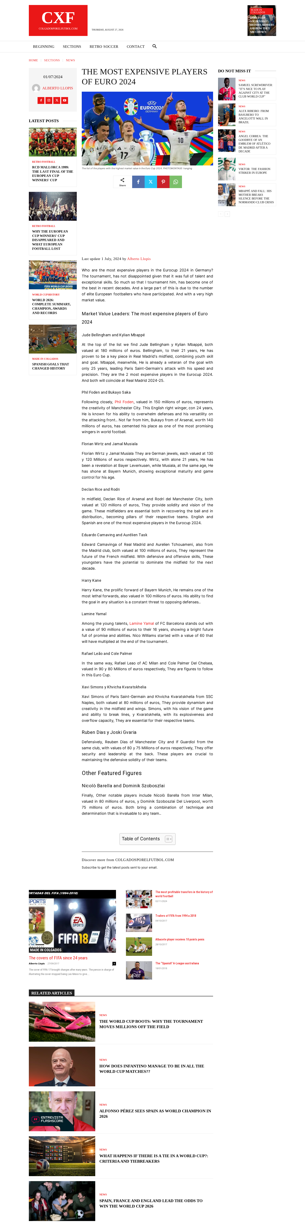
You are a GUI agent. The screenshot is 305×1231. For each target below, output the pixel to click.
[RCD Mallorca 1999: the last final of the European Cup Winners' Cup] (53, 142)
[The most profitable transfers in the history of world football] (139, 899)
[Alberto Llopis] (37, 88)
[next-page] (227, 214)
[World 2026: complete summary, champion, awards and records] (53, 274)
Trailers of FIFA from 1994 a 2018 (175, 915)
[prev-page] (220, 214)
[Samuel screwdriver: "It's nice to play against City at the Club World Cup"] (226, 89)
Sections (52, 60)
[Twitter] (56, 100)
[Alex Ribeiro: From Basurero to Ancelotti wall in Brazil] (226, 115)
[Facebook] (41, 100)
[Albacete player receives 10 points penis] (139, 946)
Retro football (43, 162)
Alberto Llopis (57, 88)
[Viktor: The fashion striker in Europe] (226, 169)
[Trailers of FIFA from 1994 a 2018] (139, 923)
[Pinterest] (163, 182)
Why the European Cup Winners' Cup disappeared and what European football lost (50, 240)
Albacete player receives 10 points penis (179, 939)
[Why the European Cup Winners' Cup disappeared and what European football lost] (53, 206)
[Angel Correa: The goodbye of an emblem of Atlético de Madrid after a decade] (226, 140)
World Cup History (46, 294)
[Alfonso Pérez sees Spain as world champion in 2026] (62, 1111)
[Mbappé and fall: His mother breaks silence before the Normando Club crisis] (226, 195)
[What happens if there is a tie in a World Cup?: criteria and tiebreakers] (62, 1156)
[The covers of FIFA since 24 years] (72, 921)
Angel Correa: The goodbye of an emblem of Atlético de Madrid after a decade (254, 144)
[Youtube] (64, 100)
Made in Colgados (258, 11)
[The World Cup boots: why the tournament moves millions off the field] (62, 1022)
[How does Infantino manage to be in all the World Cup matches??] (62, 1067)
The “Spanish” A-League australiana (177, 963)
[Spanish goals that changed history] (53, 339)
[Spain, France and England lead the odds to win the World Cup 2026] (62, 1201)
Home (33, 60)
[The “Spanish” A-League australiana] (139, 970)
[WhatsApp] (176, 182)
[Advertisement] (147, 225)
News (70, 60)
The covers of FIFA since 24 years (58, 957)
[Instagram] (48, 100)
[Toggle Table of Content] (166, 839)
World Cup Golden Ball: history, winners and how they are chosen (262, 24)
